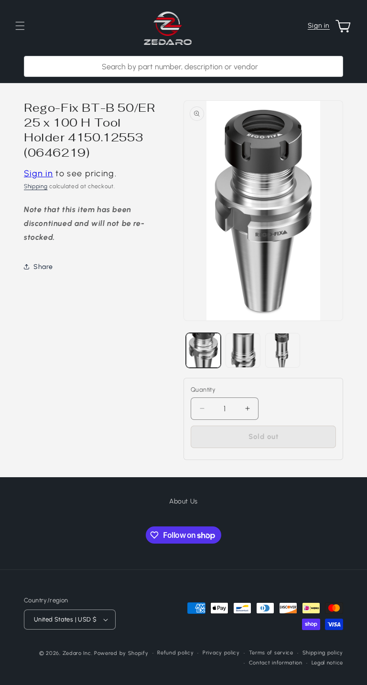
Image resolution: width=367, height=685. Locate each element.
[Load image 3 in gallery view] (282, 350)
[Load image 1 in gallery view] (203, 350)
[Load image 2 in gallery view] (243, 350)
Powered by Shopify (121, 653)
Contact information (275, 663)
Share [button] (43, 267)
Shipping (36, 186)
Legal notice (327, 663)
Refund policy (175, 653)
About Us (183, 501)
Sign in (319, 25)
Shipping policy (323, 653)
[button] (20, 25)
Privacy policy (221, 653)
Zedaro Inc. (78, 653)
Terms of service (271, 653)
